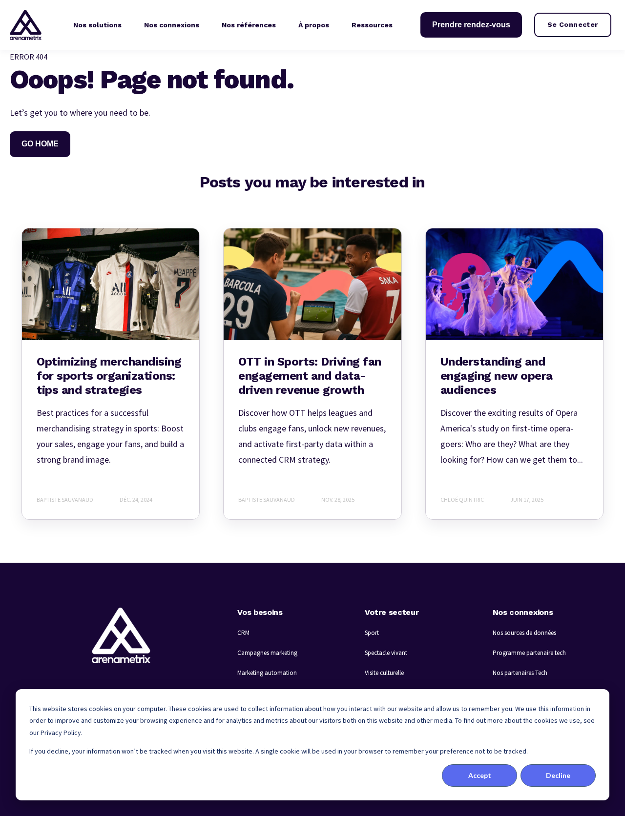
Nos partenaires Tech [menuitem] (520, 673)
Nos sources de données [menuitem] (524, 633)
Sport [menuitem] (372, 633)
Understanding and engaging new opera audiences (496, 376)
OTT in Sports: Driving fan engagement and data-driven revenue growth (309, 376)
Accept (479, 775)
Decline (558, 775)
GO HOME (40, 144)
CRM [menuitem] (243, 633)
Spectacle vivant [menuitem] (386, 653)
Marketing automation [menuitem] (267, 673)
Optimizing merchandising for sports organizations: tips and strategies (109, 376)
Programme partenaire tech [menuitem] (529, 653)
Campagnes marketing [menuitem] (267, 653)
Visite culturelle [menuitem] (384, 673)
